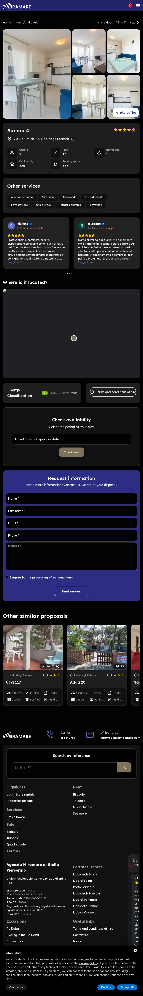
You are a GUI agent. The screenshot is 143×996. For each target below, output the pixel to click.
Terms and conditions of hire (113, 392)
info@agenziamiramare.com (120, 737)
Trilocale (32, 22)
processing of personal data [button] (52, 577)
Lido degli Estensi (85, 874)
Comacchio (15, 941)
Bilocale (79, 794)
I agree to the (41, 577)
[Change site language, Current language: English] (130, 5)
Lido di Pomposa (85, 900)
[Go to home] (17, 6)
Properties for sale (20, 801)
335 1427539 (69, 737)
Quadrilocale (82, 807)
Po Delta (13, 928)
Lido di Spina (82, 881)
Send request (71, 591)
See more (80, 813)
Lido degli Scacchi (86, 893)
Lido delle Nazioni (86, 906)
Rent (18, 22)
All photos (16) (126, 112)
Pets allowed (16, 817)
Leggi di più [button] (15, 262)
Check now (71, 452)
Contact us (80, 935)
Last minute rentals (20, 794)
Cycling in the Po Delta (23, 935)
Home (7, 22)
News (77, 941)
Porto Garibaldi (84, 887)
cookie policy (88, 963)
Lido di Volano (83, 912)
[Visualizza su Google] (11, 226)
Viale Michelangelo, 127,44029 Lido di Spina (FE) (36, 881)
